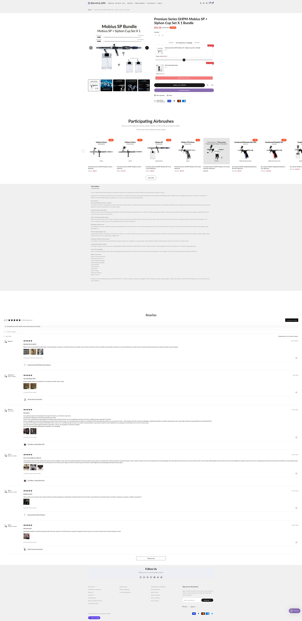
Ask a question (160, 95)
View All (151, 178)
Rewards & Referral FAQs (95, 600)
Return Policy (154, 592)
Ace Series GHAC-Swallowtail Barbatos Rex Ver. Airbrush (244, 167)
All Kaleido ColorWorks (94, 589)
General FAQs (92, 598)
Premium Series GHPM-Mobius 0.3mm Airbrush (129, 167)
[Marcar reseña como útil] (296, 358)
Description (95, 186)
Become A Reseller (125, 589)
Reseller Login (123, 586)
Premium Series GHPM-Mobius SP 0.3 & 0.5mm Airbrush (158, 167)
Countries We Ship (93, 603)
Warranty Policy (155, 589)
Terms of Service (155, 598)
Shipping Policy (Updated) (158, 586)
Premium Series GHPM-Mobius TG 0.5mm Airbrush (188, 167)
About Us (90, 592)
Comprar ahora (184, 90)
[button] (33, 320)
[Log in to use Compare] (212, 85)
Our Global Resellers (125, 592)
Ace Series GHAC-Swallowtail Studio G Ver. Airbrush (273, 167)
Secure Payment (155, 595)
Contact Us (91, 595)
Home (89, 9)
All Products (91, 586)
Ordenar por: (282, 336)
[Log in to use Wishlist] (207, 85)
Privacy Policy (155, 600)
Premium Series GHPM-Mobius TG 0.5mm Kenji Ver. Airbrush (216, 167)
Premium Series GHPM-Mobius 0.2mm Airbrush (100, 167)
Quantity (156, 32)
